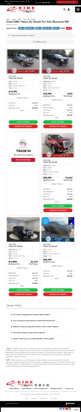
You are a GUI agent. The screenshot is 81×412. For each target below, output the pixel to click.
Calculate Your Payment (23, 126)
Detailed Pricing (22, 98)
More (22, 110)
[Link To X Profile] (40, 385)
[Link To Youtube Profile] (66, 409)
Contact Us (69, 388)
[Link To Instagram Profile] (47, 385)
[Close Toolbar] (4, 409)
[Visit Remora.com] (70, 404)
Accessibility (53, 398)
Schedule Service (56, 388)
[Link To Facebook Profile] (36, 385)
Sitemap (34, 398)
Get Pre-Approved (40, 388)
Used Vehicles (26, 388)
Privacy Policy (43, 398)
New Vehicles (14, 388)
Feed (76, 409)
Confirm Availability (23, 122)
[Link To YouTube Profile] (44, 385)
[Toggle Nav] (78, 9)
